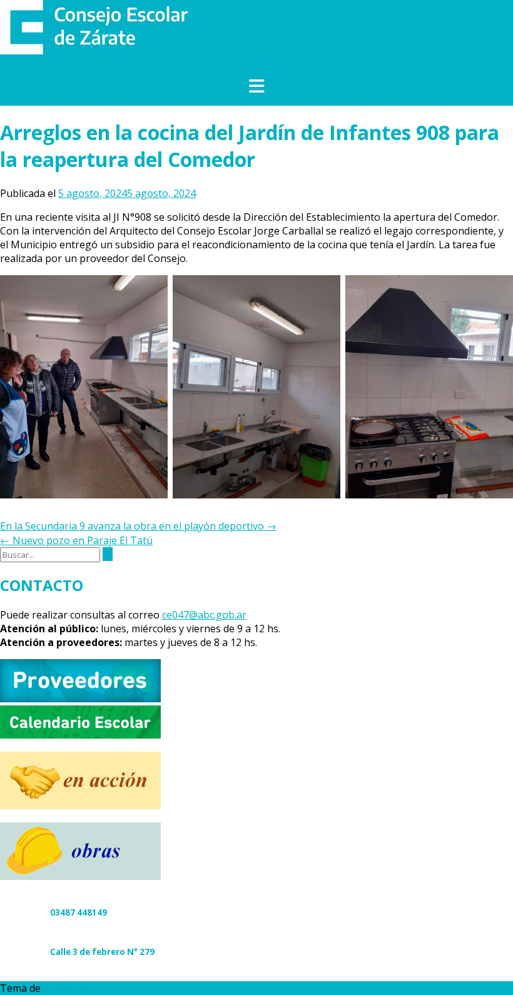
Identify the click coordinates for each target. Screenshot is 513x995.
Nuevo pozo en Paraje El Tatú (76, 540)
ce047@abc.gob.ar (204, 615)
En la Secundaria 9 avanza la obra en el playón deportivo (138, 526)
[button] (256, 87)
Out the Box (71, 988)
